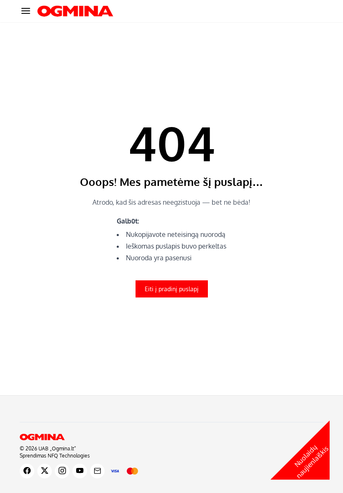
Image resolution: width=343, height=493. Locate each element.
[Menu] (25, 11)
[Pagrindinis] (171, 437)
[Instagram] (62, 471)
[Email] (97, 471)
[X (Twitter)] (44, 471)
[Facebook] (27, 471)
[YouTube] (79, 471)
